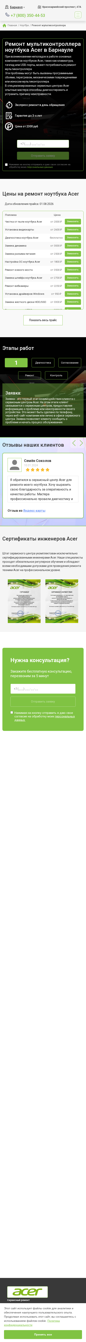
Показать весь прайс (43, 320)
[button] (74, 443)
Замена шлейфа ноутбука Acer (23, 277)
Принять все (43, 1334)
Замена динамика (15, 245)
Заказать (73, 221)
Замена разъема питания (20, 253)
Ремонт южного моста (19, 269)
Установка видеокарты (19, 229)
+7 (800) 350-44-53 (28, 15)
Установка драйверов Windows (24, 293)
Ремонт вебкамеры (17, 285)
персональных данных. (40, 167)
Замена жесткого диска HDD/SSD (25, 301)
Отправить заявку (43, 155)
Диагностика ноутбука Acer (21, 237)
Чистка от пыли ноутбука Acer (23, 221)
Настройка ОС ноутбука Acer (22, 261)
